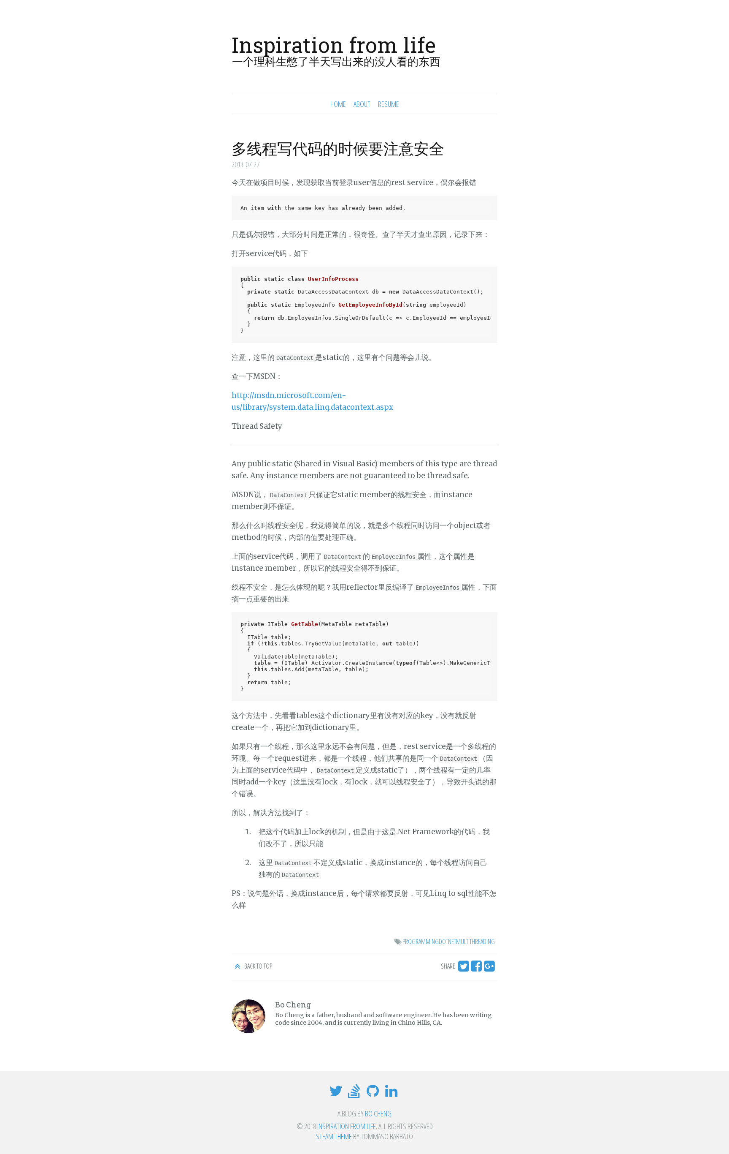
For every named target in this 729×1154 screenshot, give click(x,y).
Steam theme (334, 1136)
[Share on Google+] (490, 968)
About (362, 104)
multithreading (475, 941)
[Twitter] (337, 1093)
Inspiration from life (334, 45)
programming (420, 941)
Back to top (257, 966)
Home (338, 104)
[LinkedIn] (392, 1093)
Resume (388, 104)
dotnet (447, 941)
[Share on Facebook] (478, 968)
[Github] (373, 1093)
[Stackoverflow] (355, 1093)
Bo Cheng (378, 1113)
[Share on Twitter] (463, 968)
